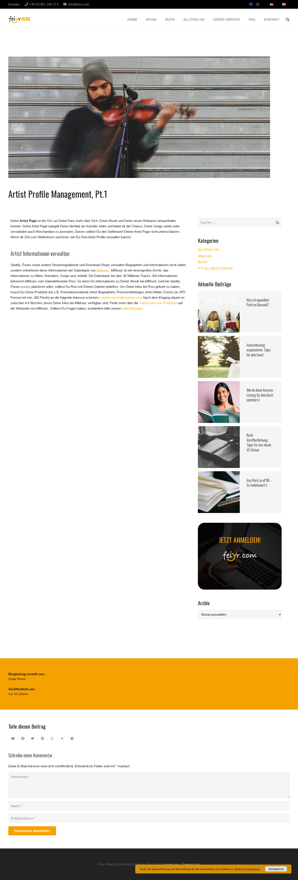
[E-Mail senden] (13, 738)
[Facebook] (251, 4)
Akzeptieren (276, 869)
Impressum (171, 864)
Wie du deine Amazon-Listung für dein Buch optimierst (260, 394)
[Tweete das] (33, 738)
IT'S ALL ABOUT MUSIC (215, 268)
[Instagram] (257, 4)
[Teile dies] (23, 738)
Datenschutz (191, 864)
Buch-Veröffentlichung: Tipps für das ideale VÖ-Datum (259, 442)
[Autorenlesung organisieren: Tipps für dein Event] (219, 338)
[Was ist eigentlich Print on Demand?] (219, 293)
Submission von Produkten (158, 303)
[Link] (19, 19)
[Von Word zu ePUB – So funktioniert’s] (219, 474)
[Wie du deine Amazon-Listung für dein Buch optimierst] (219, 384)
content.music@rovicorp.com (121, 297)
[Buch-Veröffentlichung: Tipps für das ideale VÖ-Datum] (219, 429)
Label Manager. (132, 308)
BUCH (202, 262)
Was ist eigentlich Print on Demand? (258, 302)
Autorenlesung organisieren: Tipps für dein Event (259, 349)
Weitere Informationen (247, 869)
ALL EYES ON (208, 249)
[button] (288, 19)
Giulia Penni (16, 679)
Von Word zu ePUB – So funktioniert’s (259, 483)
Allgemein (205, 256)
